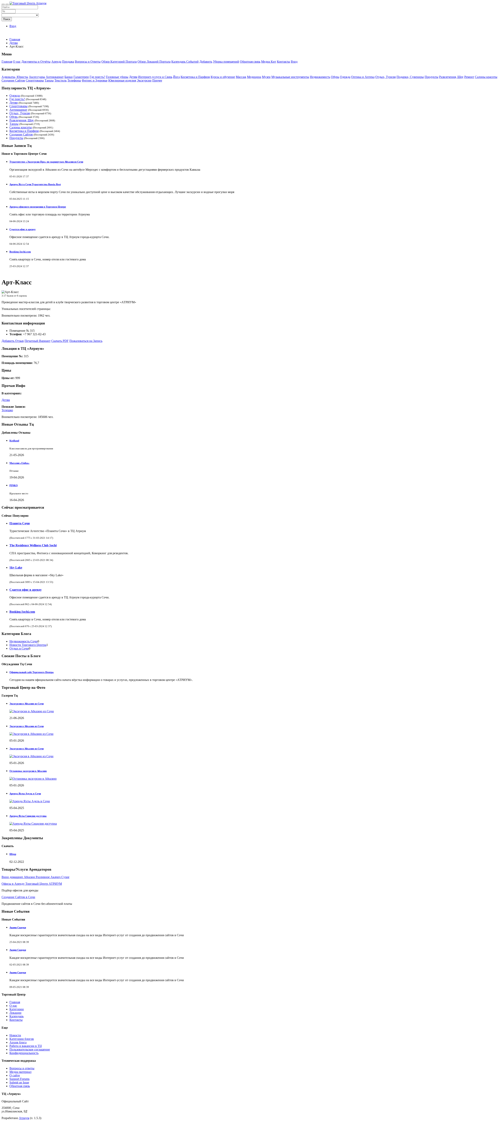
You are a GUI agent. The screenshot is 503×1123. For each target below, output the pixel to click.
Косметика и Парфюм (195, 77)
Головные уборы (117, 77)
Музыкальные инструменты (290, 77)
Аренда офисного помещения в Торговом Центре (37, 206)
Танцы (49, 80)
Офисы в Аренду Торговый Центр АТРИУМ (32, 883)
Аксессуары (37, 77)
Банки (68, 77)
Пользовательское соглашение (29, 1049)
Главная (14, 39)
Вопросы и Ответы (88, 61)
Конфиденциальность (24, 1053)
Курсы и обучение (223, 77)
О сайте (14, 1075)
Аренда (56, 61)
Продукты (431, 77)
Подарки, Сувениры (410, 77)
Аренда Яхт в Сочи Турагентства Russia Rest (35, 184)
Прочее (157, 80)
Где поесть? (97, 77)
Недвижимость (320, 77)
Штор (12, 854)
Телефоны (74, 80)
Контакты (283, 61)
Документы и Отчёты (35, 61)
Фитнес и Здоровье (94, 80)
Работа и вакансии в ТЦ (25, 1046)
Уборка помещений (226, 61)
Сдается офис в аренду (22, 229)
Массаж (241, 77)
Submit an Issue (19, 1082)
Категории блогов (21, 1039)
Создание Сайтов (13, 80)
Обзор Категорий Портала (119, 61)
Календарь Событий (185, 61)
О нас (17, 61)
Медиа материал (20, 1072)
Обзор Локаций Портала (154, 61)
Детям (133, 77)
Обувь (335, 77)
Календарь (16, 1016)
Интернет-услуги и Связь (155, 77)
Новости (15, 1035)
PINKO (13, 485)
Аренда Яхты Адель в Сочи (25, 793)
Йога (176, 77)
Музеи (266, 77)
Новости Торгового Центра (27, 645)
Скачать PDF (60, 341)
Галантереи (81, 77)
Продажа (68, 61)
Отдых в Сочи (19, 648)
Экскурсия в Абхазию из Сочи (26, 726)
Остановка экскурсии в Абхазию (28, 770)
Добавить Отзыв (13, 341)
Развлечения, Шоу (451, 77)
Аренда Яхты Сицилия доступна (28, 815)
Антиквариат (55, 77)
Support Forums (19, 1079)
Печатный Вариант (37, 341)
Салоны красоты (486, 77)
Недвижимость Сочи (23, 641)
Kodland (14, 440)
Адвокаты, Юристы (15, 77)
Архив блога (18, 1042)
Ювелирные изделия (122, 80)
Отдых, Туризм (385, 77)
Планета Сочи (19, 523)
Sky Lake (15, 567)
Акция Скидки (17, 927)
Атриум (24, 1118)
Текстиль (60, 80)
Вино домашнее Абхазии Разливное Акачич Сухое (35, 877)
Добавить (205, 61)
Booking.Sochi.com (20, 251)
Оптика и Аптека (362, 77)
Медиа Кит (268, 61)
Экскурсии (144, 80)
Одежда (345, 77)
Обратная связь (250, 61)
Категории (16, 1009)
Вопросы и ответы (21, 1068)
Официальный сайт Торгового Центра (31, 672)
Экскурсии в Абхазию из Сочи (26, 703)
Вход (12, 26)
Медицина (254, 77)
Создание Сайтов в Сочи (18, 897)
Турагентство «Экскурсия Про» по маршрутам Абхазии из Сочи (46, 161)
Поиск (6, 19)
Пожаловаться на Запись (85, 341)
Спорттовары (35, 80)
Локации (15, 1012)
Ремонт (469, 77)
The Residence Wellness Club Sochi (33, 545)
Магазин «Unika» (19, 463)
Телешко (7, 410)
